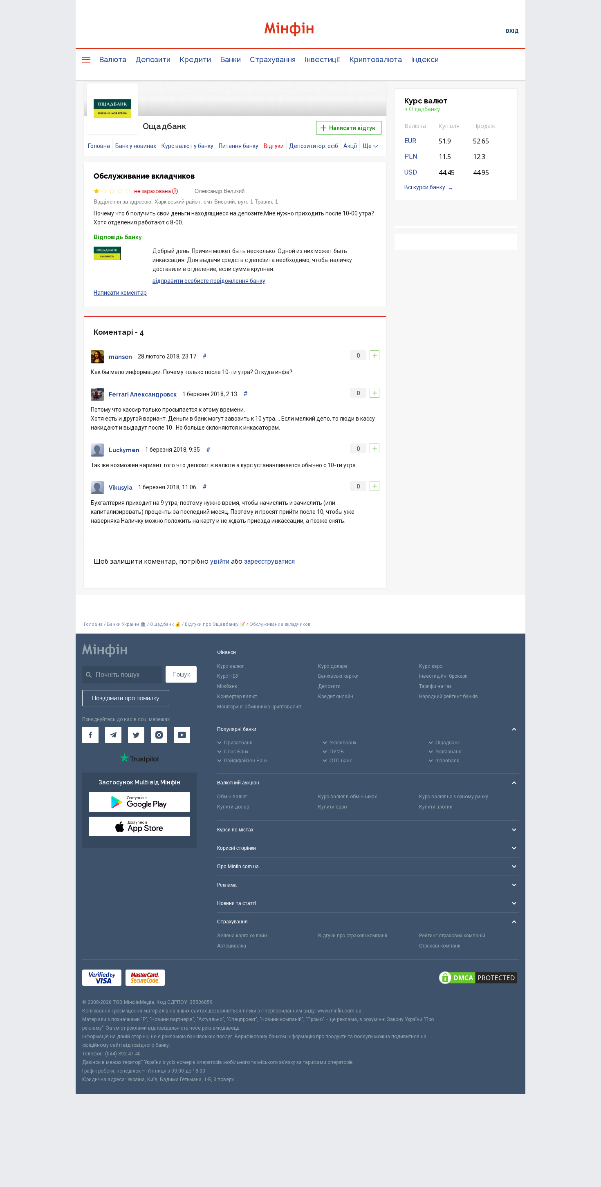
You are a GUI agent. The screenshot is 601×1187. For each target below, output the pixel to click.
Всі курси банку (424, 187)
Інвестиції (322, 59)
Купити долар (233, 807)
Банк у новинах (135, 146)
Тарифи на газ (435, 686)
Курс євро (430, 666)
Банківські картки (338, 676)
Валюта (112, 59)
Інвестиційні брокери (443, 676)
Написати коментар (120, 292)
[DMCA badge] (478, 979)
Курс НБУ (228, 676)
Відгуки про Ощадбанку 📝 (216, 624)
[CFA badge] (187, 978)
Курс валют (230, 666)
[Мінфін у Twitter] (136, 735)
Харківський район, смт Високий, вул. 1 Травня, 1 (216, 202)
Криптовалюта (375, 59)
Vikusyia (120, 487)
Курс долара (333, 666)
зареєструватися (269, 561)
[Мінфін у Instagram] (159, 735)
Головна (99, 146)
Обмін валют (232, 797)
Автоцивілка (231, 946)
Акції (350, 146)
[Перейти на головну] (300, 30)
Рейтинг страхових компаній (452, 935)
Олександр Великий (219, 191)
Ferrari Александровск (143, 394)
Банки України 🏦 (127, 624)
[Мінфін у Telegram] (113, 735)
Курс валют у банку (187, 146)
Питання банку (238, 146)
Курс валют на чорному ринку (453, 797)
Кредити (195, 59)
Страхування (273, 59)
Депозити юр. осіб (313, 146)
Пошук (181, 674)
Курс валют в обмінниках (347, 797)
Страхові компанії (439, 946)
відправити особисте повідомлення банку (208, 281)
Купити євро (332, 807)
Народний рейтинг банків (448, 696)
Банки (230, 59)
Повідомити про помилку (125, 698)
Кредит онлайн (335, 696)
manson (120, 357)
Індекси (425, 59)
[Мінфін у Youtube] (182, 735)
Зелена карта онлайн (242, 935)
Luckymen (124, 450)
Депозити (152, 59)
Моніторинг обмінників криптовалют (259, 707)
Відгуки (274, 146)
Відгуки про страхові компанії (352, 935)
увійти (219, 561)
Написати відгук (351, 128)
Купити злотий (436, 807)
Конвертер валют (237, 696)
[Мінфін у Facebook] (90, 735)
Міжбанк (227, 686)
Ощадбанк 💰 (165, 624)
